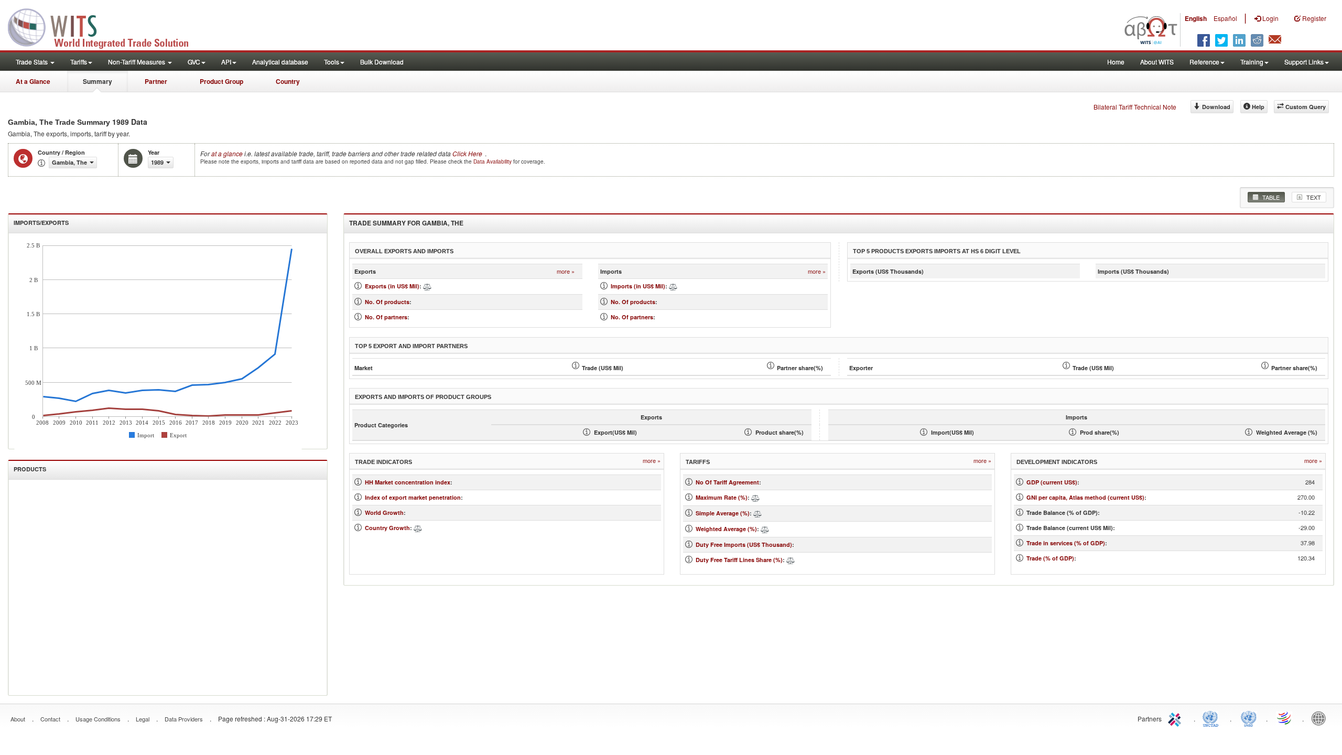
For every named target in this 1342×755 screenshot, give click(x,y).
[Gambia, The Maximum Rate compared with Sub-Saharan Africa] (755, 497)
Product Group (221, 81)
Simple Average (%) (723, 513)
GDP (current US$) (1051, 482)
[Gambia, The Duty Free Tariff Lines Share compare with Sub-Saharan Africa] (790, 560)
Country (288, 81)
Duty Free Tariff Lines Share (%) (739, 560)
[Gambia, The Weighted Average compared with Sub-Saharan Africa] (765, 529)
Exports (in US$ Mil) (392, 286)
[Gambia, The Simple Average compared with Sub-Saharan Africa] (757, 513)
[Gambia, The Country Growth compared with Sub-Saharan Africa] (418, 528)
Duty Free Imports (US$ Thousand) (744, 544)
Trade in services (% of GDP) (1065, 543)
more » (566, 271)
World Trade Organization (1284, 717)
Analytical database (280, 61)
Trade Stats (32, 61)
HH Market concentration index (407, 482)
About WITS (1157, 61)
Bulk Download (382, 61)
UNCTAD (1212, 717)
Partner (156, 81)
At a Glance (33, 81)
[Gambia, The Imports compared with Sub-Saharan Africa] (673, 286)
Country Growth (387, 528)
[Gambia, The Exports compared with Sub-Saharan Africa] (427, 286)
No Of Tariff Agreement (727, 482)
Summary (97, 81)
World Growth (384, 512)
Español (1225, 18)
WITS (105, 26)
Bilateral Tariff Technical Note (1135, 106)
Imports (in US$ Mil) (638, 286)
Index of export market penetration (413, 497)
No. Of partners (386, 317)
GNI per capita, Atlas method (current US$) (1085, 497)
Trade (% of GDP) (1050, 558)
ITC (1176, 717)
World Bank (1321, 717)
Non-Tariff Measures (137, 61)
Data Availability (493, 161)
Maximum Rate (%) (722, 497)
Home (1115, 61)
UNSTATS (1248, 717)
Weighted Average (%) (726, 529)
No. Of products (387, 302)
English (1196, 18)
